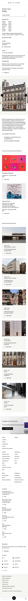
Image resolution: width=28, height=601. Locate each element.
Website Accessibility (7, 576)
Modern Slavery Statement (8, 586)
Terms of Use (5, 584)
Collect (4, 452)
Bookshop (17, 473)
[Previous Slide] (2, 95)
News (3, 473)
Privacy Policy (5, 580)
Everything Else (18, 477)
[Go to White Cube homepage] (14, 2)
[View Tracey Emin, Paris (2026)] (14, 191)
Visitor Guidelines (6, 578)
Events (3, 477)
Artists (16, 437)
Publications (17, 475)
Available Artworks (6, 456)
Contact (3, 446)
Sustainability (5, 444)
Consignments (5, 460)
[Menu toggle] (14, 598)
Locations (4, 439)
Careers (3, 441)
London (16, 454)
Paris (3, 176)
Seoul (16, 463)
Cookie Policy (5, 582)
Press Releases (5, 475)
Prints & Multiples (5, 458)
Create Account (5, 454)
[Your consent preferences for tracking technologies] (25, 598)
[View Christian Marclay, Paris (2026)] (14, 163)
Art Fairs (4, 465)
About (3, 437)
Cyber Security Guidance (7, 448)
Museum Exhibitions (6, 479)
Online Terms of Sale (6, 467)
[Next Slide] (26, 95)
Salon (3, 463)
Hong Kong (17, 456)
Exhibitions (17, 452)
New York (17, 458)
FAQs (3, 469)
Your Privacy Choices (7, 588)
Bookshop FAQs (18, 482)
